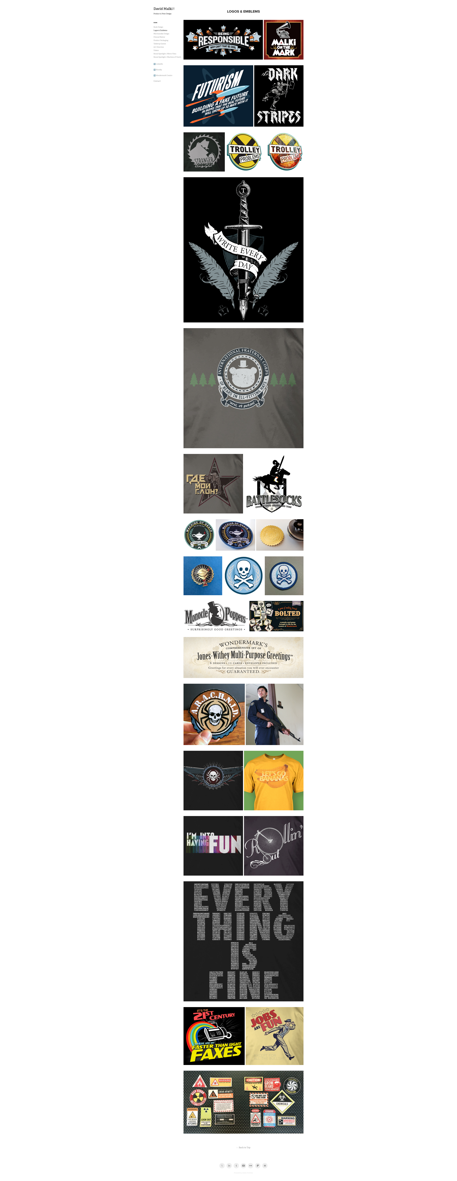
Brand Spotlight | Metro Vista (165, 54)
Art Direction (159, 47)
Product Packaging (161, 40)
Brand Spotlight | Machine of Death (167, 57)
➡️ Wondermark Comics (163, 75)
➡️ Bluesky (158, 70)
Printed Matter (159, 37)
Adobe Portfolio (247, 1173)
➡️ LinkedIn (158, 64)
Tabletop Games (160, 44)
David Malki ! (164, 9)
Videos (156, 50)
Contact (157, 81)
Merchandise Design (161, 34)
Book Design (158, 27)
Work (155, 23)
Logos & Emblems (160, 30)
